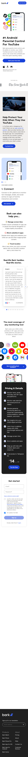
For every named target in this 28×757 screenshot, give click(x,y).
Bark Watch (5, 735)
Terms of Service (11, 504)
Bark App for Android (6, 748)
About (17, 738)
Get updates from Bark (12, 512)
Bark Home (5, 752)
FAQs (16, 741)
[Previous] (25, 286)
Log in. (19, 522)
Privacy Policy (19, 504)
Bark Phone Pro (6, 741)
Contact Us (18, 744)
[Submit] (23, 724)
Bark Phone (5, 738)
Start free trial (22, 2)
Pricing (17, 735)
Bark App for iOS (7, 744)
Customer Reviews (18, 748)
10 (22, 309)
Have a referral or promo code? (11, 496)
